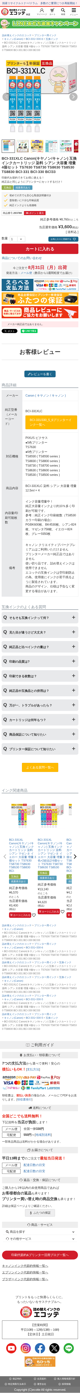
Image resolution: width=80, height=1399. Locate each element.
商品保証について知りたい (27, 734)
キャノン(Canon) (13, 39)
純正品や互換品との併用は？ (29, 690)
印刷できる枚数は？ (23, 676)
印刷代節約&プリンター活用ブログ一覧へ (40, 1255)
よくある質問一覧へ (40, 767)
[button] (5, 856)
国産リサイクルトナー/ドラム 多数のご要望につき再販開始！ (40, 3)
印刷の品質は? (19, 661)
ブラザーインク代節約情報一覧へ (25, 1279)
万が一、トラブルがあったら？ (30, 705)
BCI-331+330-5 (34, 999)
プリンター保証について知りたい (32, 749)
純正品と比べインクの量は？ (29, 647)
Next (73, 97)
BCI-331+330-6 (34, 39)
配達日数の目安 (34, 1165)
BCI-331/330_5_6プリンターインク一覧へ (51, 422)
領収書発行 (24, 1099)
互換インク (52, 39)
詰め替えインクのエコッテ (17, 35)
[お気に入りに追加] (34, 915)
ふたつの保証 (42, 1212)
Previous (6, 97)
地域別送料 (43, 1134)
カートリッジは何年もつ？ (27, 720)
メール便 (26, 272)
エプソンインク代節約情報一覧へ (25, 1272)
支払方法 (33, 1069)
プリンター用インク (45, 35)
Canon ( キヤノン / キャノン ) (45, 395)
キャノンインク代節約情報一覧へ (25, 1266)
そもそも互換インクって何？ (29, 617)
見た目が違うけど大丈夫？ (27, 632)
